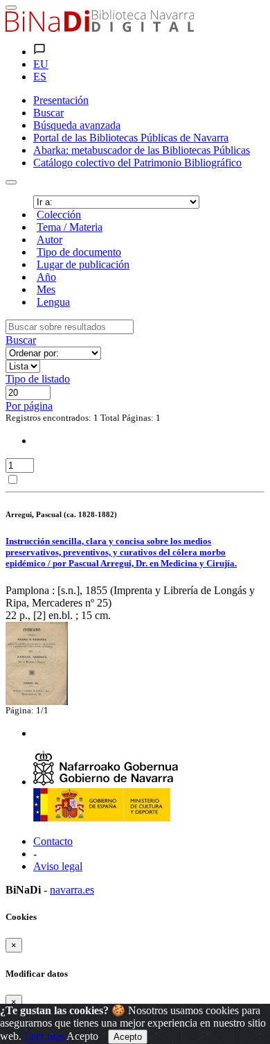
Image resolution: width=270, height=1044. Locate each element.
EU (40, 64)
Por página (29, 406)
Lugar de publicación (83, 264)
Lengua (53, 302)
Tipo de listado (38, 379)
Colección (59, 214)
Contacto (53, 841)
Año (46, 277)
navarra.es (72, 890)
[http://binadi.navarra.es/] (100, 28)
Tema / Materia (69, 227)
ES (39, 76)
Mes (46, 289)
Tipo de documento (79, 252)
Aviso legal (57, 866)
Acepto (82, 1036)
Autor (49, 239)
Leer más (44, 1036)
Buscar (21, 340)
